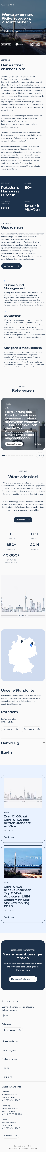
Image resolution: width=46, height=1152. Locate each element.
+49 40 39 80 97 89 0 (12, 1114)
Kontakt (34, 1148)
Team (5, 1068)
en (7, 1015)
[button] (3, 455)
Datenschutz (24, 1148)
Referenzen (9, 1059)
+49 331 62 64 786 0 (11, 1100)
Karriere (7, 1077)
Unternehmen (10, 1041)
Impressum (13, 1148)
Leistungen (9, 1050)
